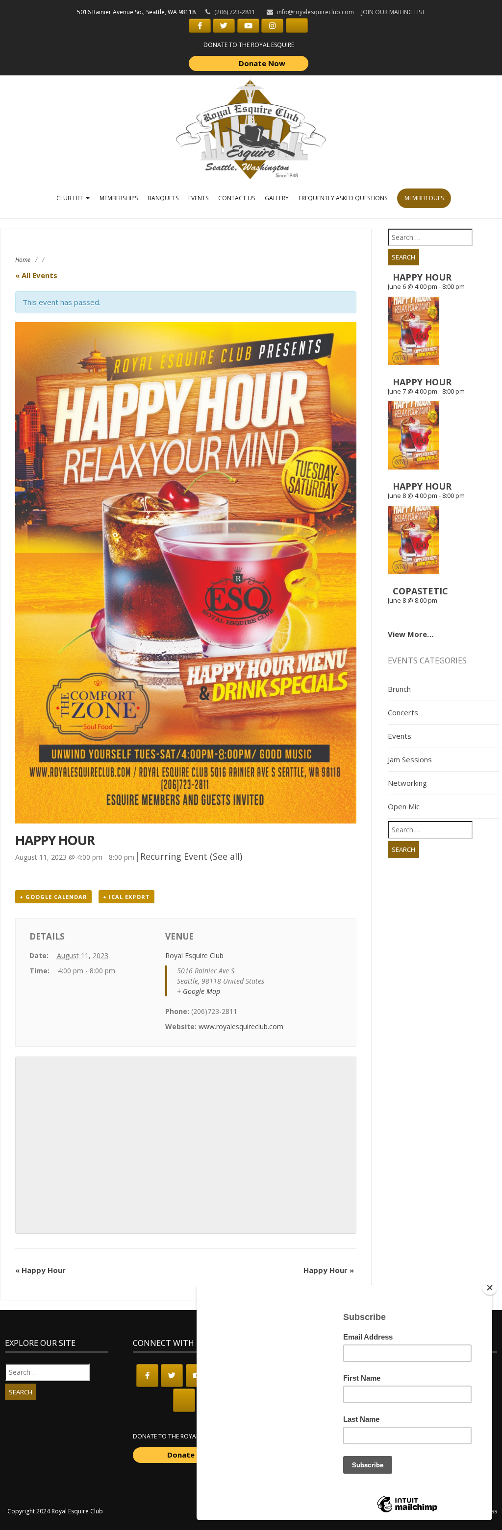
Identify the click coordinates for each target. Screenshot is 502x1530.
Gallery (277, 198)
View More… (411, 634)
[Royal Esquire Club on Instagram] (272, 26)
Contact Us (236, 198)
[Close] (489, 1287)
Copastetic (420, 591)
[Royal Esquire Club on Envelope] (297, 25)
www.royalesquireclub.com (241, 1026)
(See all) (226, 856)
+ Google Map (198, 991)
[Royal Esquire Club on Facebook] (200, 26)
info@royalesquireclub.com (315, 12)
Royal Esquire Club (194, 955)
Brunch (399, 689)
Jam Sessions (410, 759)
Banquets (163, 198)
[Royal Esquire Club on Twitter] (224, 26)
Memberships (119, 198)
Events (198, 198)
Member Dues (424, 198)
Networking (407, 783)
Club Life (70, 198)
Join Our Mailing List (393, 12)
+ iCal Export (126, 896)
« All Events (36, 275)
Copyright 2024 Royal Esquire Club (55, 1511)
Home (22, 260)
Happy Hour (40, 1270)
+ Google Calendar (53, 896)
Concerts (403, 712)
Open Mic (404, 806)
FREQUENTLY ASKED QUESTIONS (343, 198)
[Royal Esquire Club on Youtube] (248, 26)
